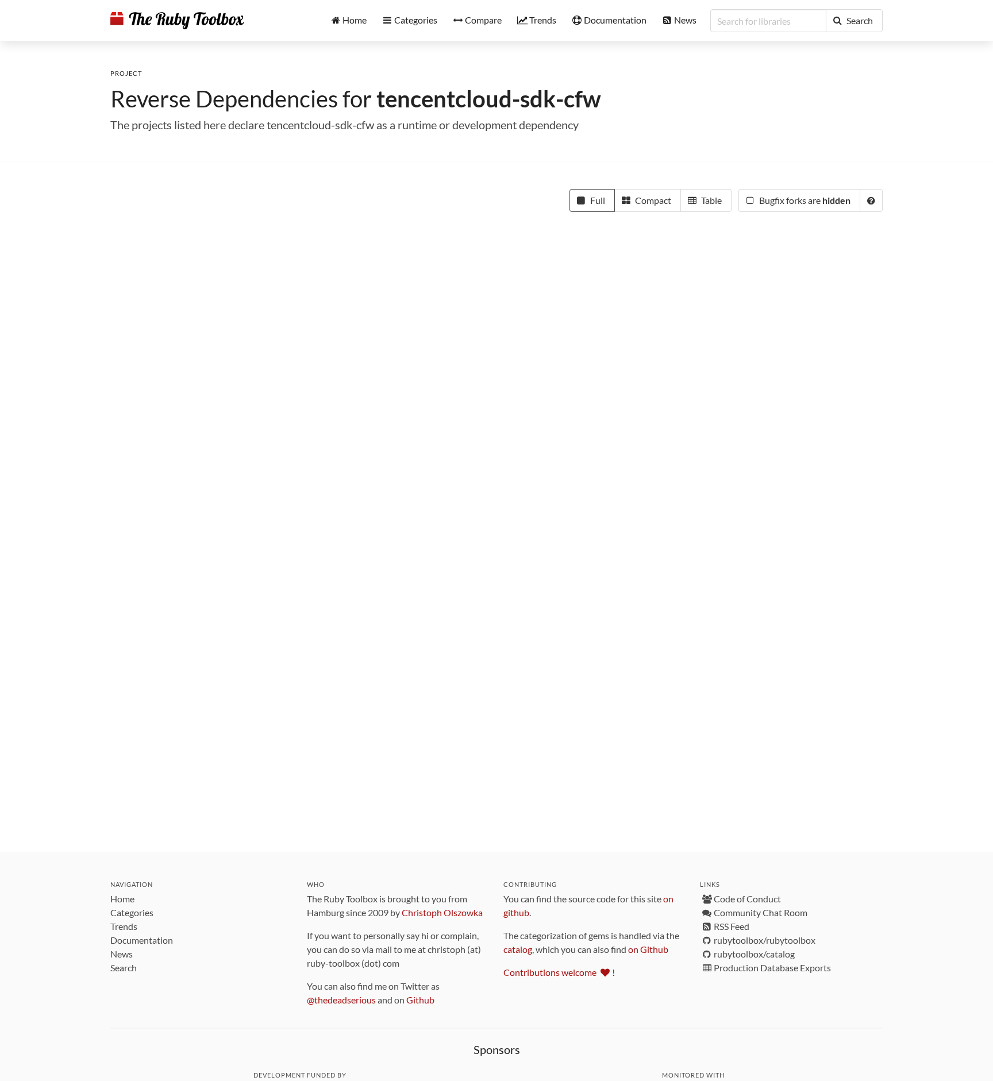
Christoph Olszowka (442, 912)
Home (122, 898)
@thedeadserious (341, 999)
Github (420, 999)
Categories (131, 912)
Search (123, 967)
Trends (123, 926)
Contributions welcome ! (559, 972)
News (121, 953)
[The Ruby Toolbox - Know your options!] (177, 20)
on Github (648, 949)
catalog (517, 949)
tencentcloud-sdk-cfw (488, 99)
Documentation (141, 940)
